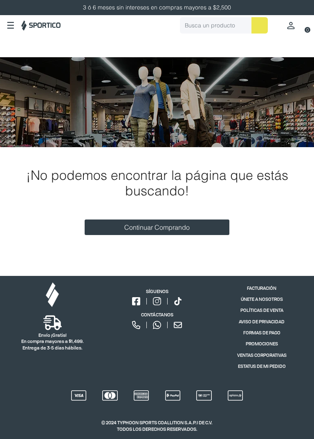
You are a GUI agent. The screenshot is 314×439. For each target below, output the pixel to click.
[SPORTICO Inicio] (41, 25)
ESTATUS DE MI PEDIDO (262, 366)
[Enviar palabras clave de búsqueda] (259, 25)
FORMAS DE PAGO (261, 332)
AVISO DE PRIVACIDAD (262, 321)
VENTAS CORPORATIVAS (262, 355)
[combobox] (224, 25)
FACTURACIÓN (261, 288)
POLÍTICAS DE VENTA (261, 310)
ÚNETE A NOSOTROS (262, 299)
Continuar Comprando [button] (157, 227)
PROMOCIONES (262, 343)
